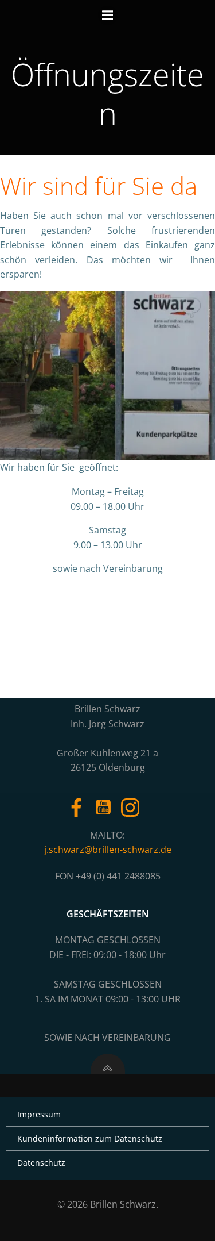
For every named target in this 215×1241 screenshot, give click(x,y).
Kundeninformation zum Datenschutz (89, 1138)
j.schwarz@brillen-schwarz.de (107, 849)
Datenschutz (41, 1162)
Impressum (39, 1114)
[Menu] (108, 15)
